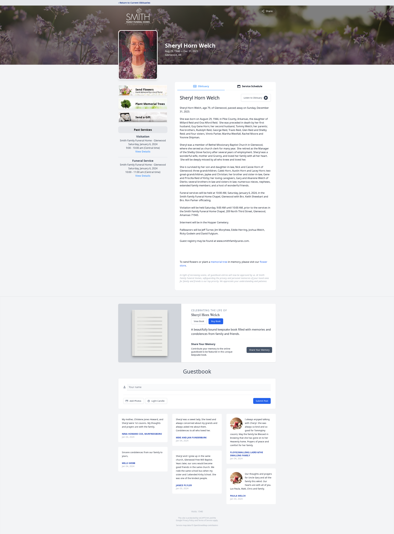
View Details (142, 151)
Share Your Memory (259, 349)
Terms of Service (205, 520)
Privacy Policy (188, 520)
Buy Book (216, 321)
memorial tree (219, 262)
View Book (199, 321)
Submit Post (262, 400)
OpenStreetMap (200, 525)
